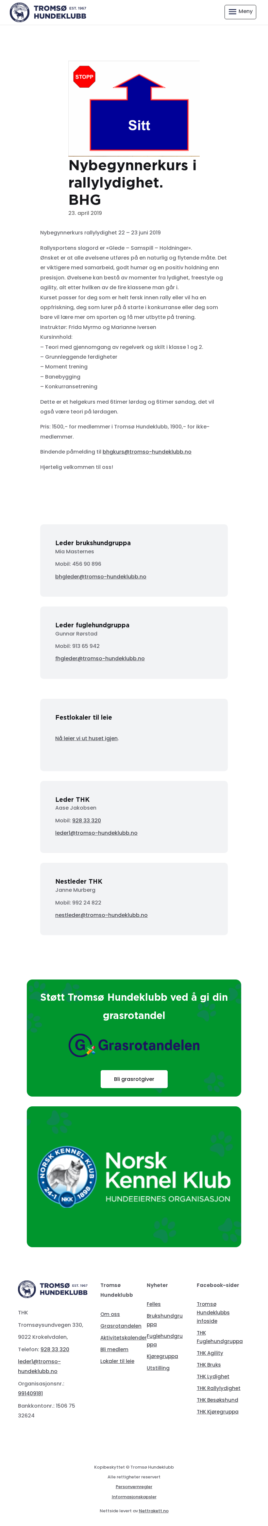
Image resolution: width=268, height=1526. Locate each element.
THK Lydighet (213, 1376)
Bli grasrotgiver (134, 1079)
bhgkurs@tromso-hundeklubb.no (147, 452)
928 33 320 (86, 820)
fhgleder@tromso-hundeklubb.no (100, 658)
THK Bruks (209, 1364)
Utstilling (158, 1368)
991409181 (30, 1393)
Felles (154, 1304)
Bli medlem (114, 1349)
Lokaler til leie (117, 1361)
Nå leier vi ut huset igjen (86, 738)
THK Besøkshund (217, 1400)
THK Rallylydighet (219, 1388)
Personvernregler (134, 1487)
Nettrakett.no (154, 1511)
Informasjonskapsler (134, 1497)
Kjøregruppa (162, 1356)
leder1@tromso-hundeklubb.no (96, 833)
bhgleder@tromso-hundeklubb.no (100, 576)
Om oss (110, 1314)
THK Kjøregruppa (218, 1411)
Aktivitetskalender (123, 1337)
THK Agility (210, 1353)
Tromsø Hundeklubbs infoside (213, 1312)
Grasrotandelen (121, 1326)
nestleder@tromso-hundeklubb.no (101, 915)
